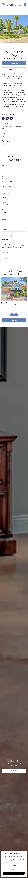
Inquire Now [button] (14, 63)
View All (14, 320)
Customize (14, 869)
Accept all (14, 873)
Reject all (14, 865)
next (16, 315)
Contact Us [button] (14, 771)
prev (12, 315)
